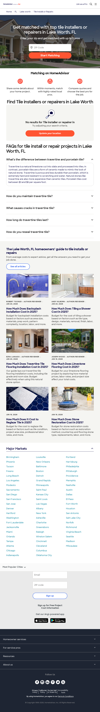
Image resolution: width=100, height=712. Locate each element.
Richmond (71, 527)
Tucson (10, 466)
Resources (8, 656)
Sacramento (13, 490)
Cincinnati (41, 541)
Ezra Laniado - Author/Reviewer (22, 357)
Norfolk (70, 522)
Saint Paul (41, 490)
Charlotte (41, 522)
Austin (69, 490)
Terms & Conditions (66, 696)
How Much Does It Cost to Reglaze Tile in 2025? (22, 421)
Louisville (41, 457)
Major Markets (16, 449)
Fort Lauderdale (15, 522)
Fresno (10, 471)
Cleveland (41, 546)
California (42, 691)
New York (41, 513)
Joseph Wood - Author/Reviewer (68, 357)
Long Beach (12, 475)
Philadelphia (72, 466)
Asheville (41, 518)
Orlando (10, 536)
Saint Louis (41, 499)
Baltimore (41, 466)
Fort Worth (72, 504)
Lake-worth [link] (25, 12)
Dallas (69, 494)
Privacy (35, 691)
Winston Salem (44, 536)
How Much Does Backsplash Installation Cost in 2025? (23, 310)
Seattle (70, 536)
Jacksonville (12, 527)
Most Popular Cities (13, 567)
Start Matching (50, 55)
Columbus (41, 550)
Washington (12, 518)
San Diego (11, 494)
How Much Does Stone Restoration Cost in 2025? (67, 421)
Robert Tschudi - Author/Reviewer (23, 302)
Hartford (10, 513)
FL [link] (16, 12)
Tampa (9, 541)
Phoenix (10, 461)
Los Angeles (12, 480)
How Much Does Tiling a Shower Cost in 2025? (71, 310)
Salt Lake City (73, 518)
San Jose (11, 504)
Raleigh (40, 532)
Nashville (70, 485)
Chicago (10, 550)
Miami (9, 532)
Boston (40, 471)
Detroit (40, 475)
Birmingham (12, 457)
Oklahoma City (44, 555)
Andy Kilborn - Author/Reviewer (68, 302)
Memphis (71, 480)
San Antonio (72, 513)
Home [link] (9, 12)
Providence (72, 475)
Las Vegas (41, 504)
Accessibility (63, 691)
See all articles (18, 266)
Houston (70, 508)
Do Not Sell (52, 691)
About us (8, 664)
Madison (70, 541)
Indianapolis (12, 555)
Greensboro (42, 527)
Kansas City (42, 494)
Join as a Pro (81, 4)
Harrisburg (71, 461)
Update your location (50, 133)
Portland (70, 457)
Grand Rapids (43, 480)
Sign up (50, 595)
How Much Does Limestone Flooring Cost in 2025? (68, 365)
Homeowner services (14, 639)
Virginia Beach (73, 532)
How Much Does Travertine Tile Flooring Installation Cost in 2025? (27, 365)
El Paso (70, 499)
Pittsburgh (71, 471)
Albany (39, 508)
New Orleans (43, 461)
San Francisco (13, 499)
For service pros (11, 647)
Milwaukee (71, 546)
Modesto (11, 485)
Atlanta (10, 546)
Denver (10, 508)
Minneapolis (42, 485)
